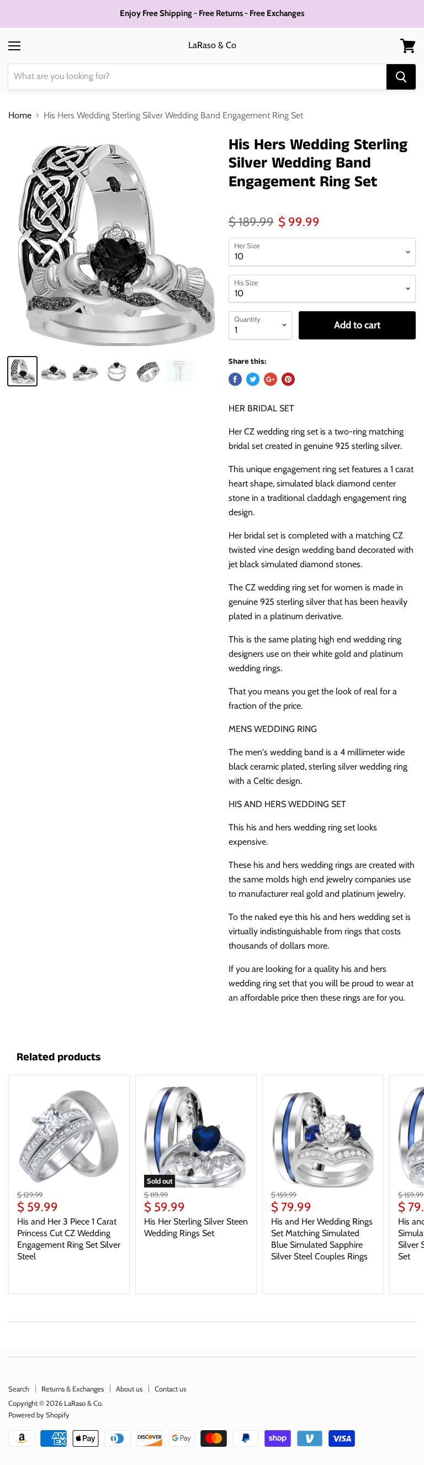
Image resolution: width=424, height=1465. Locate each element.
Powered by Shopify (39, 1414)
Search (18, 1388)
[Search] (401, 77)
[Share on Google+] (270, 379)
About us (129, 1388)
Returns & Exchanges (72, 1388)
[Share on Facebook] (235, 379)
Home (19, 116)
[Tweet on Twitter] (252, 379)
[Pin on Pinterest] (288, 379)
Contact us (170, 1388)
